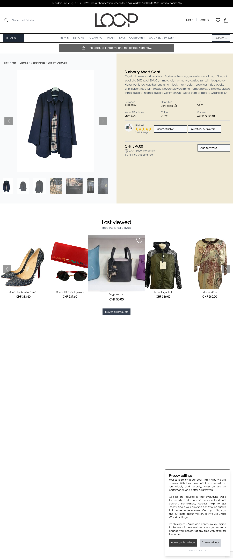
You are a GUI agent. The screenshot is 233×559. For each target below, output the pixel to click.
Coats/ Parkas (38, 63)
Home (6, 63)
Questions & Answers (203, 129)
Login (190, 20)
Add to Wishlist (208, 148)
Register (205, 20)
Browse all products (116, 312)
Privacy (192, 551)
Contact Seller (165, 129)
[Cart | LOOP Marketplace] (226, 20)
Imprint (202, 551)
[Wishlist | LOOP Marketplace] (218, 20)
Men (14, 63)
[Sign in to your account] (139, 240)
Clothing (24, 63)
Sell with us (221, 38)
